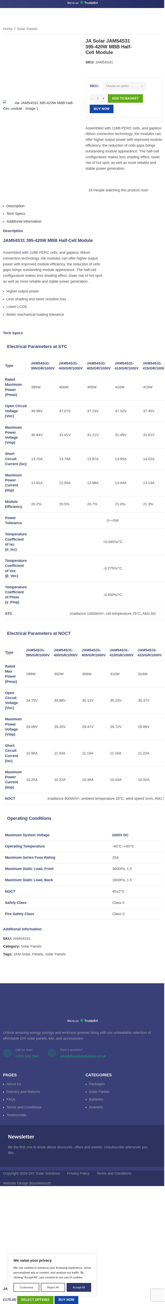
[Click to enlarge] (10, 104)
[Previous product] (149, 29)
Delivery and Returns (23, 1092)
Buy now (101, 109)
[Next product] (159, 29)
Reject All (53, 1287)
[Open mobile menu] (4, 16)
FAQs (10, 1099)
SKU (93, 86)
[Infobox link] (148, 15)
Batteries (96, 1099)
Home (8, 29)
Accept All (79, 1287)
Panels (37, 954)
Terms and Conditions (23, 1107)
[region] (52, 1275)
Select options (35, 1299)
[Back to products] (154, 29)
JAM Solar (21, 954)
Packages (97, 1084)
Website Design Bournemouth (27, 1183)
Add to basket (125, 98)
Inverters (96, 1107)
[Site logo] (82, 16)
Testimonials (16, 1115)
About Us (13, 1084)
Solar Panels (27, 29)
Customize (26, 1287)
